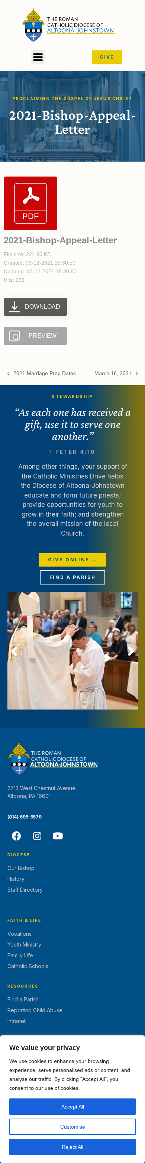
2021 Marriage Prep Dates (41, 373)
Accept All (72, 1107)
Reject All (72, 1147)
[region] (72, 1099)
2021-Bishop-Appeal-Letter (60, 240)
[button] (38, 57)
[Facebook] (16, 836)
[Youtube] (57, 836)
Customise (72, 1127)
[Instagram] (37, 836)
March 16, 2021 (113, 373)
